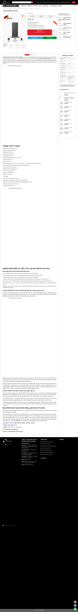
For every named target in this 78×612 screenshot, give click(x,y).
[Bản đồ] (75, 602)
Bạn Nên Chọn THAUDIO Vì (64, 14)
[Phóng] (5, 41)
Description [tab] (27, 54)
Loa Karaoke (32, 8)
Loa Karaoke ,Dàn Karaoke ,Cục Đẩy (20, 8)
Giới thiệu (35, 5)
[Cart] (74, 6)
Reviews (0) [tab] (32, 54)
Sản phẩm (29, 5)
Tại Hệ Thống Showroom (64, 19)
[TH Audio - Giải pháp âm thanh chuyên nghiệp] (6, 2)
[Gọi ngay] (75, 609)
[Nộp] (32, 2)
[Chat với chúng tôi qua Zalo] (75, 605)
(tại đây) (67, 25)
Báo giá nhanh (53, 5)
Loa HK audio (39, 8)
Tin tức (40, 5)
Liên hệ (60, 5)
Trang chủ (23, 5)
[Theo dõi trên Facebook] (41, 458)
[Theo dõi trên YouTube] (45, 458)
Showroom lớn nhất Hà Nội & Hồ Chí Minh (65, 15)
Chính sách (45, 5)
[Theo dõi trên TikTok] (43, 458)
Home (4, 8)
